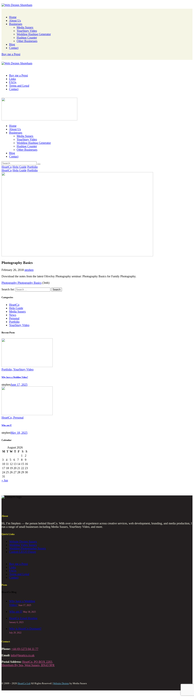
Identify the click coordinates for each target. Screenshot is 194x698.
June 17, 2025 (19, 384)
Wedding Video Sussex (23, 545)
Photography (10, 282)
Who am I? (7, 425)
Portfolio (32, 166)
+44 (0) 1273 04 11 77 (24, 648)
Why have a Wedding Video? (15, 377)
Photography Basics (29, 282)
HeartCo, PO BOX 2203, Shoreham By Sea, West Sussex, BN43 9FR (28, 663)
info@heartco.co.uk (22, 655)
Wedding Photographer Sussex (27, 548)
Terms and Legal (19, 574)
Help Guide (20, 166)
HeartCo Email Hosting (23, 618)
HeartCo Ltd (24, 683)
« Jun (5, 480)
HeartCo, (7, 417)
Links (12, 567)
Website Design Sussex (23, 541)
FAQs (12, 570)
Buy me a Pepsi (18, 563)
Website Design (61, 683)
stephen (29, 269)
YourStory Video (19, 325)
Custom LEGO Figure (22, 551)
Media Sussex (17, 311)
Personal (14, 318)
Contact (13, 577)
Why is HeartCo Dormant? (25, 628)
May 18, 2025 (19, 432)
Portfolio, (7, 369)
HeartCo (7, 166)
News (12, 315)
